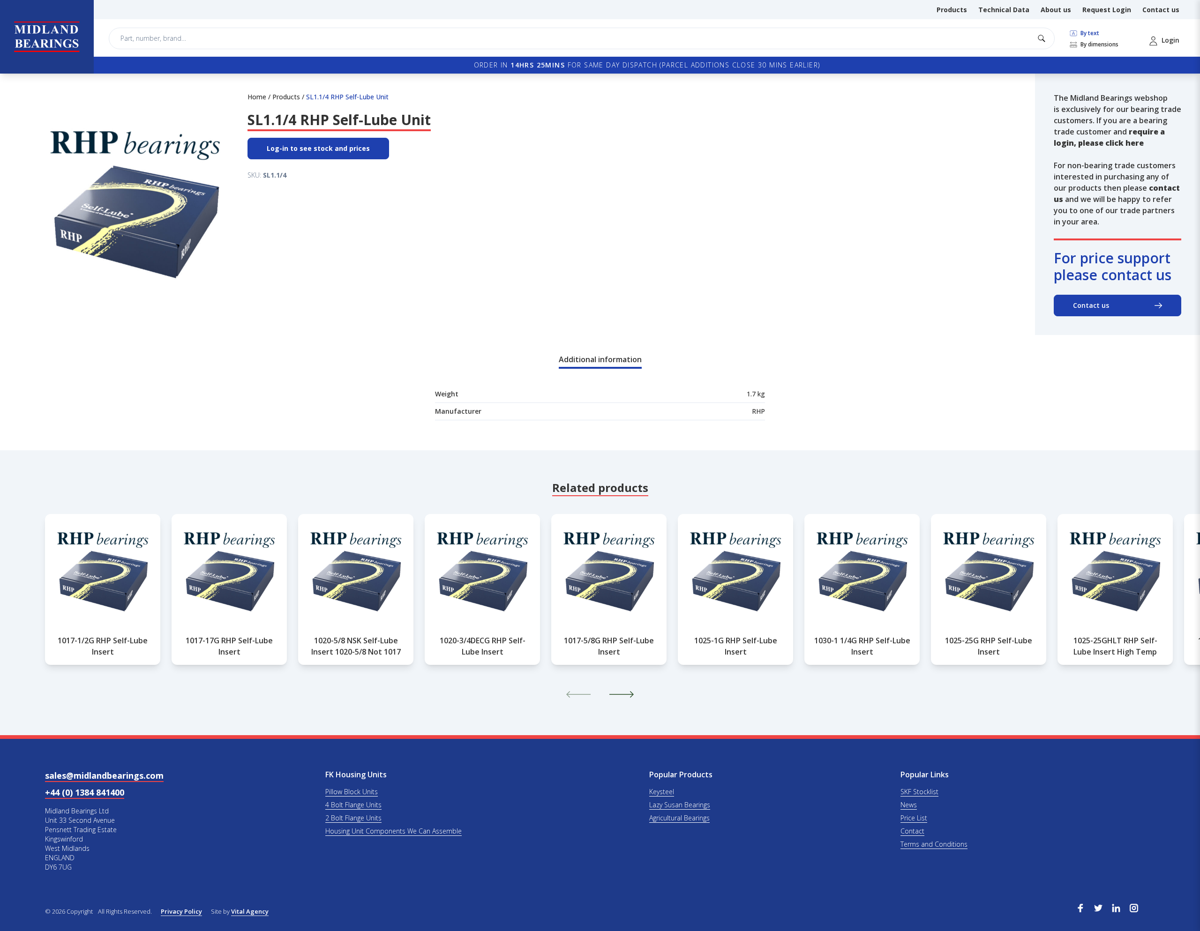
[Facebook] (1080, 907)
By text (1089, 33)
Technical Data (1003, 9)
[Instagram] (1134, 907)
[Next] (621, 694)
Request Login (1106, 9)
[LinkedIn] (1116, 907)
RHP (758, 411)
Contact (912, 831)
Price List (913, 817)
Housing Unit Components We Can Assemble (393, 831)
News (908, 804)
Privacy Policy (181, 911)
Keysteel (661, 791)
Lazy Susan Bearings (679, 804)
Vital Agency (250, 911)
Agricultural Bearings (679, 817)
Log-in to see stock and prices (318, 148)
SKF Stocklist (919, 791)
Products (952, 9)
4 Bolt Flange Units (353, 804)
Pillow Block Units (351, 791)
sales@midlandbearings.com (104, 775)
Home (257, 96)
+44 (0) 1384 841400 (84, 792)
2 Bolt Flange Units (353, 817)
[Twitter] (1098, 907)
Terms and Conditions (934, 844)
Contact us (1160, 9)
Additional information (600, 359)
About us (1056, 9)
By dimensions (1098, 44)
